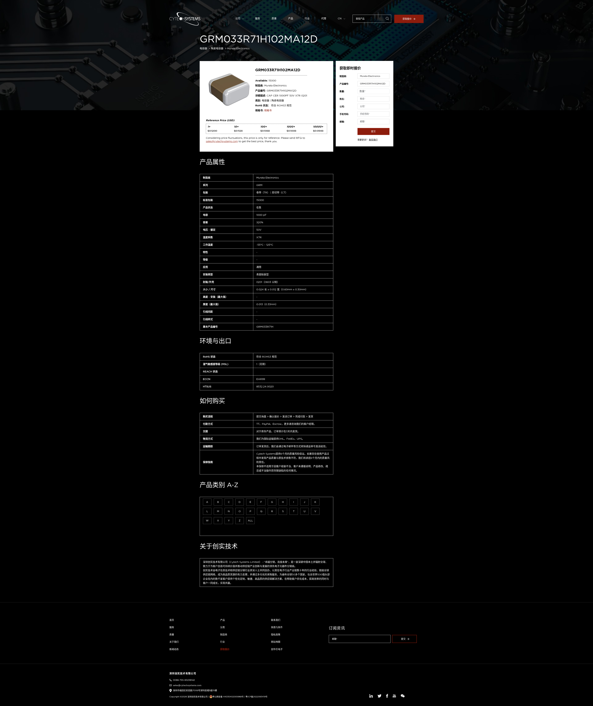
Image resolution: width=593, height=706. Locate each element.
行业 (307, 18)
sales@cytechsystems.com (222, 141)
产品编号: (344, 84)
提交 (373, 131)
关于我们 (174, 641)
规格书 (268, 110)
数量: (342, 91)
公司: (342, 106)
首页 (171, 620)
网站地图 (275, 641)
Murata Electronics (238, 48)
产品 (290, 18)
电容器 (203, 48)
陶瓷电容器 (217, 48)
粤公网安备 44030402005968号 (228, 696)
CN (340, 18)
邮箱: (342, 121)
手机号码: (344, 114)
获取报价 (407, 19)
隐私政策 (275, 634)
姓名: (342, 99)
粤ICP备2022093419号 (256, 696)
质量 (274, 18)
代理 (323, 18)
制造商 (223, 634)
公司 (238, 18)
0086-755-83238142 (184, 680)
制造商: (343, 76)
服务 (257, 18)
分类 (222, 627)
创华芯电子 (277, 649)
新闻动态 (174, 649)
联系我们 (373, 140)
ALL (250, 520)
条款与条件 (277, 627)
